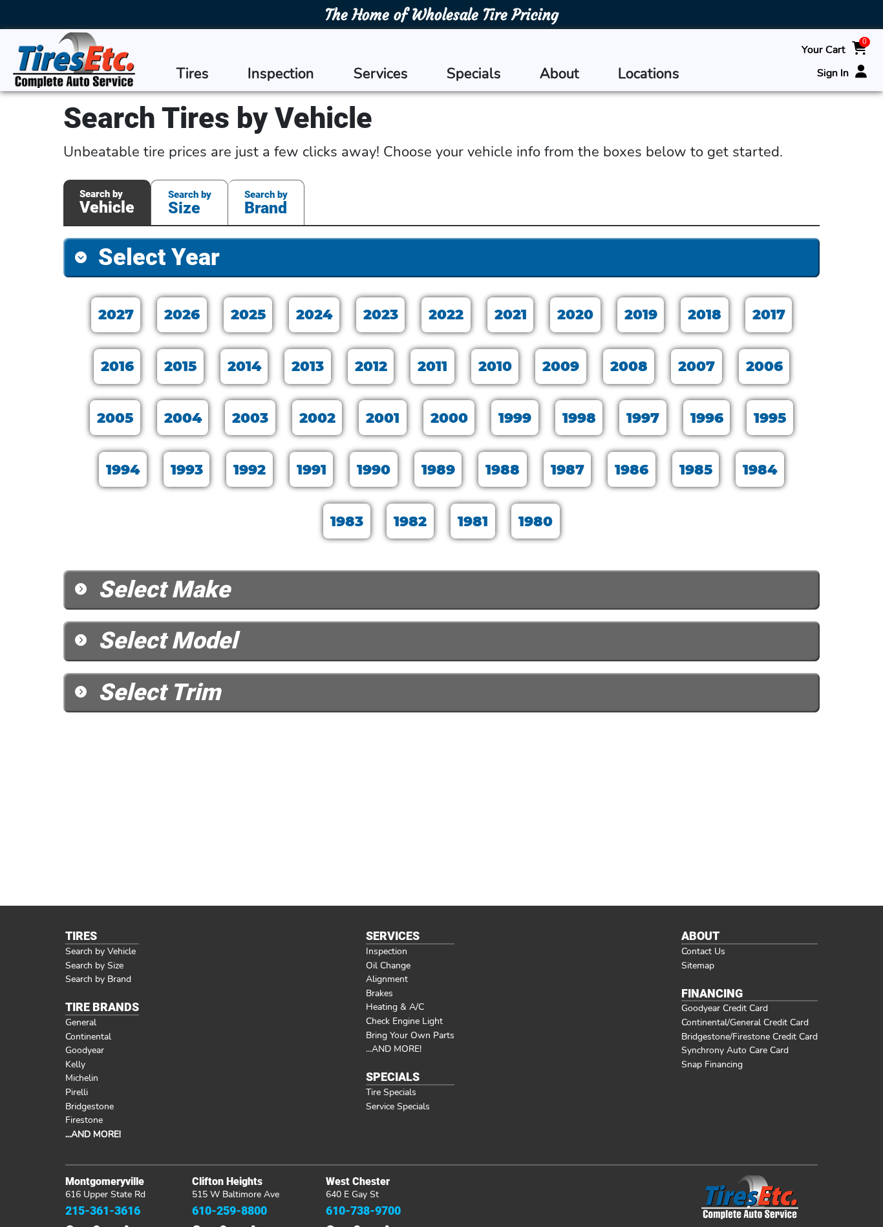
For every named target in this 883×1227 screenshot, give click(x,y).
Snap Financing (712, 1064)
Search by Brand (98, 978)
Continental (88, 1036)
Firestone (84, 1119)
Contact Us (703, 950)
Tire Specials (391, 1091)
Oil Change (388, 965)
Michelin (81, 1077)
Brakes (379, 993)
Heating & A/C (395, 1006)
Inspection (281, 73)
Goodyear (84, 1049)
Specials (474, 73)
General (80, 1022)
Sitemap (697, 965)
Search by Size (94, 965)
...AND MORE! (393, 1048)
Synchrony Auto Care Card (735, 1049)
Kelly (75, 1064)
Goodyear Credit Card (724, 1007)
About (559, 73)
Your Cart (824, 49)
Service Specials (398, 1106)
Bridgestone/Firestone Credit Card (749, 1036)
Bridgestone (89, 1106)
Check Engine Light (404, 1020)
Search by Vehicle (100, 950)
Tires (192, 73)
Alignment (387, 978)
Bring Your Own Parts (410, 1035)
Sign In (833, 72)
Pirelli (76, 1091)
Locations (648, 73)
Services (381, 73)
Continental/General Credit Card (745, 1022)
